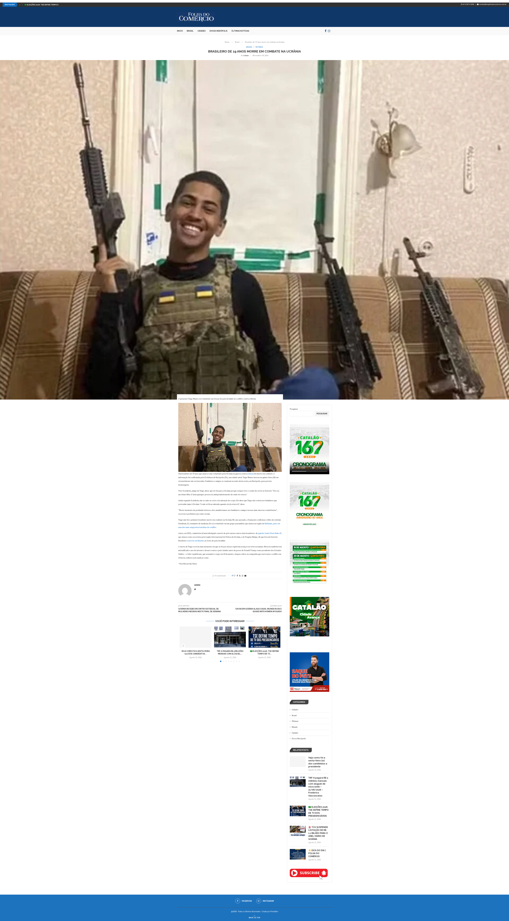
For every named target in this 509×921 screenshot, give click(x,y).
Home (227, 42)
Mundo (295, 727)
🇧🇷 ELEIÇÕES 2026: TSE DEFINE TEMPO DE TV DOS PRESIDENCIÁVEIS (318, 811)
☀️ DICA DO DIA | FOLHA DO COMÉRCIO (317, 853)
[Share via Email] (245, 575)
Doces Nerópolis (218, 31)
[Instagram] (329, 31)
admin (246, 55)
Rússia (251, 473)
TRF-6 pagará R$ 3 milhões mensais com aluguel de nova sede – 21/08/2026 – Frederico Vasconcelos (318, 787)
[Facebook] (325, 31)
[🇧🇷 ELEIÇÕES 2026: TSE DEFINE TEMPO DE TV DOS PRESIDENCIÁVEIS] (264, 637)
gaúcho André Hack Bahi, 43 (269, 533)
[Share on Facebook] (237, 575)
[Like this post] (234, 575)
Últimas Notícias (240, 31)
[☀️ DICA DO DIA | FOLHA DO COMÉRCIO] (298, 854)
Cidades (202, 31)
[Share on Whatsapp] (242, 575)
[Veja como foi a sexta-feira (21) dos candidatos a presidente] (195, 637)
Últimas (295, 721)
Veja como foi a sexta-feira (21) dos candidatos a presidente (317, 762)
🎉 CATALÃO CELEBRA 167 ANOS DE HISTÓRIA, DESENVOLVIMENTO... (53, 5)
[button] (20, 5)
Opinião (295, 732)
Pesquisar (294, 409)
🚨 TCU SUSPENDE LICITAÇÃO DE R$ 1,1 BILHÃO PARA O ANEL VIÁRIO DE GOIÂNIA (318, 833)
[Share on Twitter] (240, 575)
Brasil (190, 31)
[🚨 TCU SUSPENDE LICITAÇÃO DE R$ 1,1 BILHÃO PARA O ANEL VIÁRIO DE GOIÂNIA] (298, 831)
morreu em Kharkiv (196, 540)
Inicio (180, 31)
